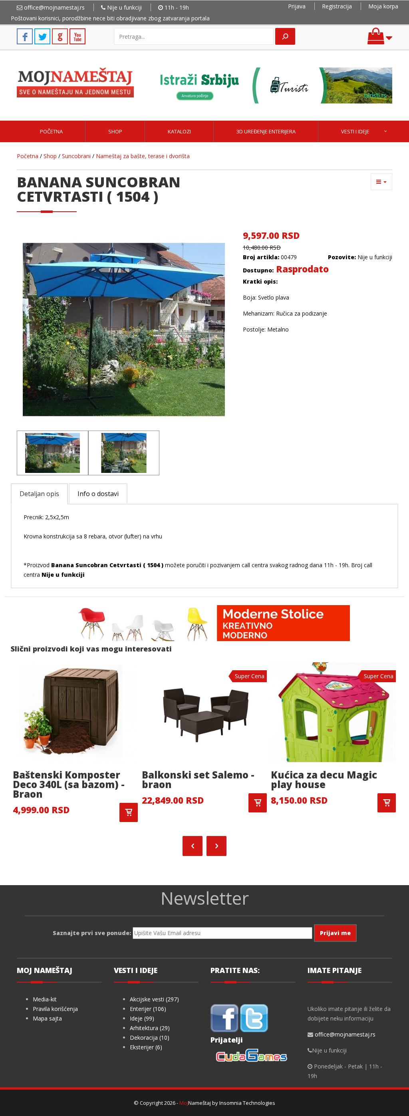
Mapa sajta (47, 1018)
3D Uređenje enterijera (266, 131)
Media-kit (45, 999)
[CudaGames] (252, 1056)
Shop (115, 131)
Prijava (297, 6)
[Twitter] (254, 1017)
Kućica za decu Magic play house (324, 779)
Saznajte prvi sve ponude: (92, 933)
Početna (51, 131)
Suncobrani (76, 156)
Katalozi (179, 131)
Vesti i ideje (355, 131)
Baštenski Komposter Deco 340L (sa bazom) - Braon (69, 784)
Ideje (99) (142, 1018)
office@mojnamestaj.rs (54, 7)
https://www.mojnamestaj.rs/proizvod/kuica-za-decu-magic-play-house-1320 (386, 802)
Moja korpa (383, 6)
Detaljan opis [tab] (39, 493)
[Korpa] (379, 40)
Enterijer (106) (148, 1009)
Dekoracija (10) (149, 1037)
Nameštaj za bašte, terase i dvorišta (143, 156)
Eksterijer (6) (146, 1047)
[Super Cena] (204, 711)
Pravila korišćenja (55, 1009)
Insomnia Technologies (247, 1102)
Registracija (337, 6)
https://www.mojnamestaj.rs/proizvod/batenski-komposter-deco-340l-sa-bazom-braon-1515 (128, 812)
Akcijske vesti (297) (154, 999)
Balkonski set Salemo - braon (198, 779)
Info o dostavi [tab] (98, 493)
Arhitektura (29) (150, 1028)
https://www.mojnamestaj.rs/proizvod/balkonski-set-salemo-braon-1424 (257, 802)
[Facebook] (224, 1017)
